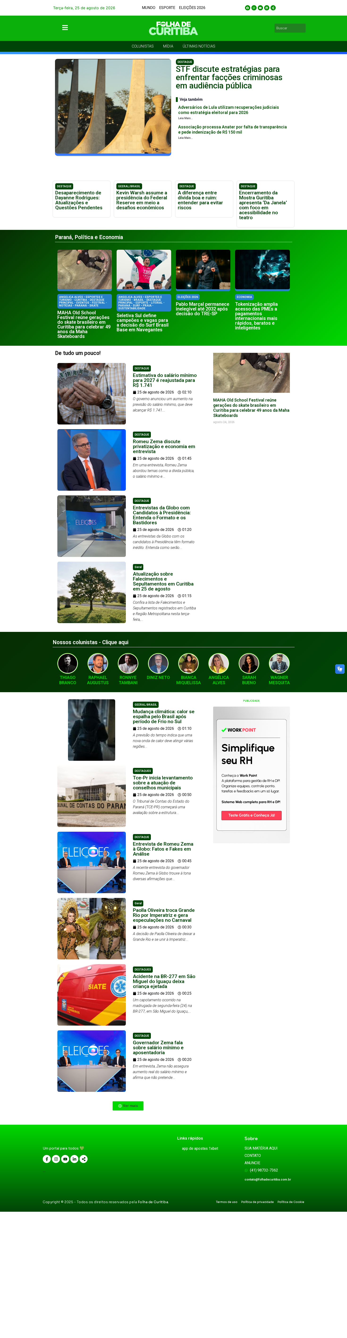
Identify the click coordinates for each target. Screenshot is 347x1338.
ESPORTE (167, 7)
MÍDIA (168, 46)
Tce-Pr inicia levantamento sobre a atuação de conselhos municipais (163, 783)
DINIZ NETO (158, 677)
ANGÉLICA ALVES (219, 680)
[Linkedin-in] (74, 1159)
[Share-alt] (273, 7)
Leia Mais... (185, 118)
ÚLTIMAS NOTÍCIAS (199, 46)
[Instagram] (254, 7)
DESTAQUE (185, 62)
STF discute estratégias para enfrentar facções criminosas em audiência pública (229, 77)
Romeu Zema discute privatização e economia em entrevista (164, 446)
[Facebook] (247, 7)
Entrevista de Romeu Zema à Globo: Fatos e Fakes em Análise (163, 849)
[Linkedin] (266, 7)
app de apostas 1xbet (200, 1148)
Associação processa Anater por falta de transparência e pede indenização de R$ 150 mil (232, 129)
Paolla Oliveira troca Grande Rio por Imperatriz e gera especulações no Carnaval (164, 915)
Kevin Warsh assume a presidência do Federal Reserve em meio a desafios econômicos (141, 200)
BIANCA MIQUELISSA (188, 680)
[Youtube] (260, 7)
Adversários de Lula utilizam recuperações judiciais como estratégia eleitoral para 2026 (228, 110)
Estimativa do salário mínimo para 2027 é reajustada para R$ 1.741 (165, 380)
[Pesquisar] (303, 28)
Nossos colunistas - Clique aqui (90, 642)
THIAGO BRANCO (67, 680)
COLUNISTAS (143, 46)
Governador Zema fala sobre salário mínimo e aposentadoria (158, 1047)
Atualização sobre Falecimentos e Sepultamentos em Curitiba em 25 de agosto (163, 581)
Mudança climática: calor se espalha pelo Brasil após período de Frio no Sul (164, 716)
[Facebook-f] (47, 1159)
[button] (128, 1106)
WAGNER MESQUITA (279, 680)
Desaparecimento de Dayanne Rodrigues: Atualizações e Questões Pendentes (78, 200)
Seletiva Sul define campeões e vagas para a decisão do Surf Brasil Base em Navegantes (143, 322)
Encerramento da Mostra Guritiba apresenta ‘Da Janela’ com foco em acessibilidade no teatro (263, 205)
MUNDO (148, 7)
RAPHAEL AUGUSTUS (98, 680)
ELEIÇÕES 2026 (192, 7)
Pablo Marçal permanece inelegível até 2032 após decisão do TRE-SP (202, 308)
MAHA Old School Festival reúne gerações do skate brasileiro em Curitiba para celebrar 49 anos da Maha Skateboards (83, 324)
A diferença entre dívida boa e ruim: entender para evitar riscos (200, 200)
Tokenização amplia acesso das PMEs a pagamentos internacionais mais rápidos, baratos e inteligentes (256, 316)
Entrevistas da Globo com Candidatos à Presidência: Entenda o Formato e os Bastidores (162, 515)
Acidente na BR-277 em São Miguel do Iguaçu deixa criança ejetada (164, 981)
